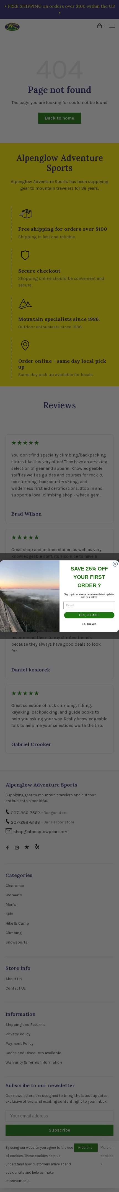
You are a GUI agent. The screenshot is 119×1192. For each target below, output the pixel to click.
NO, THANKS (89, 624)
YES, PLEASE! (89, 615)
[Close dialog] (115, 564)
